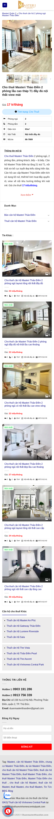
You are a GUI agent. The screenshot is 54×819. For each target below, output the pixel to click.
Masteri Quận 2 (9, 13)
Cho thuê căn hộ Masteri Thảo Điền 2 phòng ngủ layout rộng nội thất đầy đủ (23, 282)
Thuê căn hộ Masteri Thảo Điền (20, 221)
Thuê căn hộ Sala (16, 637)
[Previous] (6, 44)
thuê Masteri (17, 787)
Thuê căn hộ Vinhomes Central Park (25, 664)
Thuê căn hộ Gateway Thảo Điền (23, 626)
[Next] (47, 44)
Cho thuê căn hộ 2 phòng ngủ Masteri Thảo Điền (24, 14)
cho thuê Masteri (33, 787)
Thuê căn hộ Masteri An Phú (21, 620)
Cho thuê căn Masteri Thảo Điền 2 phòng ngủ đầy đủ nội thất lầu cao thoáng (25, 343)
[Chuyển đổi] (48, 215)
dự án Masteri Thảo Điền (38, 766)
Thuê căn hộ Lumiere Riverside (23, 631)
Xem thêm (26, 195)
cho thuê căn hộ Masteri (23, 782)
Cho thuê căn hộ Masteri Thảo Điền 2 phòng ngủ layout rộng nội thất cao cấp (24, 526)
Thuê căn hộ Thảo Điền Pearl (22, 653)
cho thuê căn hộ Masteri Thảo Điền (20, 770)
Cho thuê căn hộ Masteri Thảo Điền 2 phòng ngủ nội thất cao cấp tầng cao (23, 588)
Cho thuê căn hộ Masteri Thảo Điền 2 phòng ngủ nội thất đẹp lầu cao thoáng (24, 465)
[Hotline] (8, 811)
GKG (4, 802)
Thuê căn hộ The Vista (18, 648)
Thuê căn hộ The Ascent (19, 659)
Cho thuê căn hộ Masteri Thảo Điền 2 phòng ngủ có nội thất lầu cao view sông (25, 404)
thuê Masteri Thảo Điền (35, 774)
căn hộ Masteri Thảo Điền (30, 762)
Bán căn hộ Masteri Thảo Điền (19, 215)
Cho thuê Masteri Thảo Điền (19, 156)
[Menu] (4, 5)
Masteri (11, 762)
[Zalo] (7, 795)
